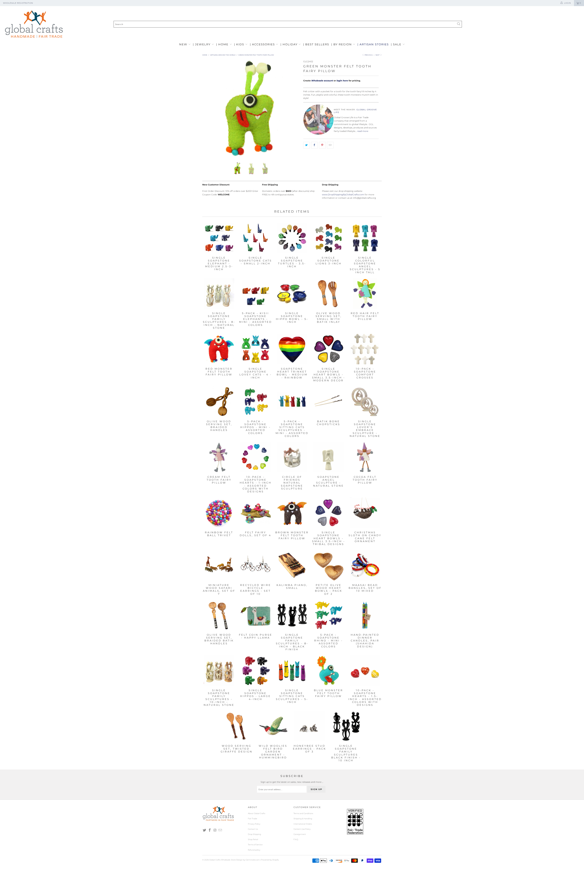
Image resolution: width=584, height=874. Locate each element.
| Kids (239, 44)
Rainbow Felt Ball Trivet (219, 513)
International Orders (303, 824)
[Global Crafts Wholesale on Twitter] (204, 830)
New (183, 44)
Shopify (275, 860)
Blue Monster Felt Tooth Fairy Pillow (328, 670)
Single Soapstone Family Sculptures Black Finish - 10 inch (346, 726)
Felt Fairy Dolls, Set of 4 (255, 513)
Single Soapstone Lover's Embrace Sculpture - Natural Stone (365, 402)
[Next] (295, 109)
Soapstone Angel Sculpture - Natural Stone (328, 457)
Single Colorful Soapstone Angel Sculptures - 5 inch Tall (365, 238)
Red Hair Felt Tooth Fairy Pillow (365, 293)
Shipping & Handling (303, 818)
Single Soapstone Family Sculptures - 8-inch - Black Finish (292, 615)
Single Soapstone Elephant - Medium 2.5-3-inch (219, 238)
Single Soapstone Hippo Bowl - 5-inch (292, 293)
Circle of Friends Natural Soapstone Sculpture (292, 457)
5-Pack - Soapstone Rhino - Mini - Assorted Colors (328, 615)
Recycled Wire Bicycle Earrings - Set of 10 (255, 565)
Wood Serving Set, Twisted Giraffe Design (236, 726)
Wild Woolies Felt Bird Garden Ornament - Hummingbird (273, 726)
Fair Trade (252, 818)
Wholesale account (322, 80)
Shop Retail (253, 839)
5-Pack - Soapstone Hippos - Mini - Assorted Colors (255, 402)
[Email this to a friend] (330, 145)
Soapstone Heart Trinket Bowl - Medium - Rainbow (292, 349)
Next (377, 55)
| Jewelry (202, 44)
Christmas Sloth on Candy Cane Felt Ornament (365, 513)
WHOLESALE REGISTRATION (18, 3)
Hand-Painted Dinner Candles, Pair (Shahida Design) (365, 615)
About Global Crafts (256, 813)
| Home (222, 44)
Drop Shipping (254, 834)
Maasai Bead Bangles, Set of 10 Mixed (365, 565)
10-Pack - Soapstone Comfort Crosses (365, 349)
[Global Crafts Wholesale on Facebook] (210, 830)
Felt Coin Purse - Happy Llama (255, 615)
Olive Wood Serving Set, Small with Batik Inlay (328, 293)
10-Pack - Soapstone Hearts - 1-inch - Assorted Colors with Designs (255, 457)
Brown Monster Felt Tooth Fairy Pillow (292, 513)
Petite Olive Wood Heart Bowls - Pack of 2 (328, 565)
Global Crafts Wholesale (219, 860)
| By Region (342, 44)
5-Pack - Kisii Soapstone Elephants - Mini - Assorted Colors (255, 293)
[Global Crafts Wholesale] (293, 7)
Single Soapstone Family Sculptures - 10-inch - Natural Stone (219, 670)
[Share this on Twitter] (306, 145)
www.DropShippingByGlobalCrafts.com (343, 194)
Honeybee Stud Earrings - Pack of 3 (309, 726)
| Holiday (289, 44)
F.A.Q (296, 839)
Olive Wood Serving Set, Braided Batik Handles (219, 615)
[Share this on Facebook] (314, 145)
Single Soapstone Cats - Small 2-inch (255, 238)
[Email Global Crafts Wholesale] (220, 830)
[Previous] (207, 109)
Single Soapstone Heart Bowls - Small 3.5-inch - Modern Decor (328, 349)
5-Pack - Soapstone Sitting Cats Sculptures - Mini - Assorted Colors (292, 402)
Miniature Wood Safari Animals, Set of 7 (219, 565)
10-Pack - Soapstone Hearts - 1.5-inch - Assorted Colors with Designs (365, 670)
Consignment (300, 834)
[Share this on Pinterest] (322, 145)
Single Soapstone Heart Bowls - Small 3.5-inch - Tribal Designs (328, 513)
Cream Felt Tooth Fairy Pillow (219, 457)
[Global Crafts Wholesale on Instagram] (215, 830)
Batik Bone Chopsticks (328, 402)
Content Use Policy (302, 829)
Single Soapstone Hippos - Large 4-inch (255, 670)
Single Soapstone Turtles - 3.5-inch (292, 238)
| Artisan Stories (373, 44)
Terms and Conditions (303, 813)
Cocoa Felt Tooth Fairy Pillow (365, 457)
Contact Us (253, 829)
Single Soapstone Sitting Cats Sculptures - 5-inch (292, 670)
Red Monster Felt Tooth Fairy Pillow (219, 349)
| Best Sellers (316, 44)
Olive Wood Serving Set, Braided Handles (219, 402)
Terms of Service (255, 844)
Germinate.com (253, 860)
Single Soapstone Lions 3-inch (328, 238)
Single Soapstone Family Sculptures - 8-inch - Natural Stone (219, 293)
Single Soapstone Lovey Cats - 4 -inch (255, 349)
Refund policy (254, 850)
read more (362, 131)
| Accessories (263, 44)
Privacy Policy (254, 824)
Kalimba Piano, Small (292, 565)
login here (342, 80)
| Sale (396, 44)
